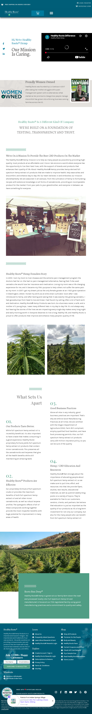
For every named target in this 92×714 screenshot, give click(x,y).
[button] (51, 13)
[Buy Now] (31, 701)
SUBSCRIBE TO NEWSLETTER (17, 666)
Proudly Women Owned (40, 82)
